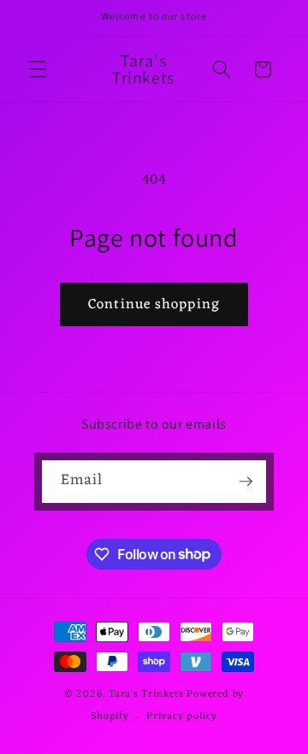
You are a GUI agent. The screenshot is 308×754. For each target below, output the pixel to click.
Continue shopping (154, 304)
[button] (37, 69)
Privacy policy (181, 716)
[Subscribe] (245, 482)
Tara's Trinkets (148, 694)
